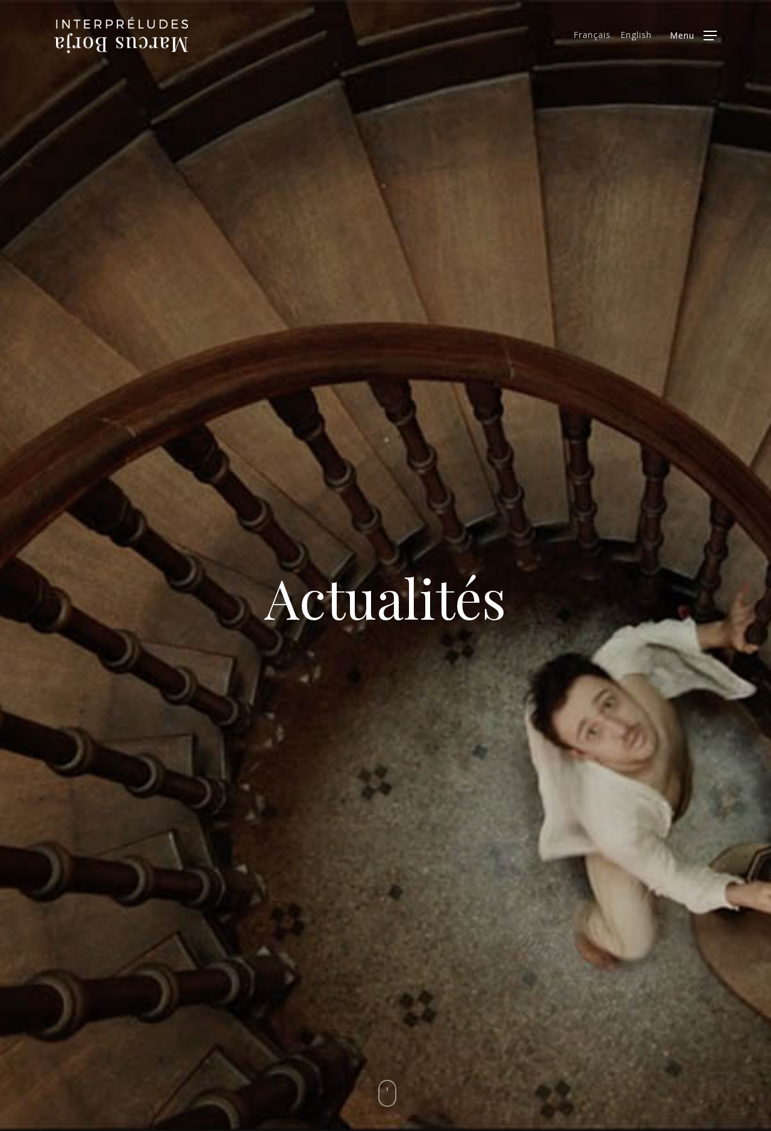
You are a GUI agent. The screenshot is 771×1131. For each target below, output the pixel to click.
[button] (693, 35)
